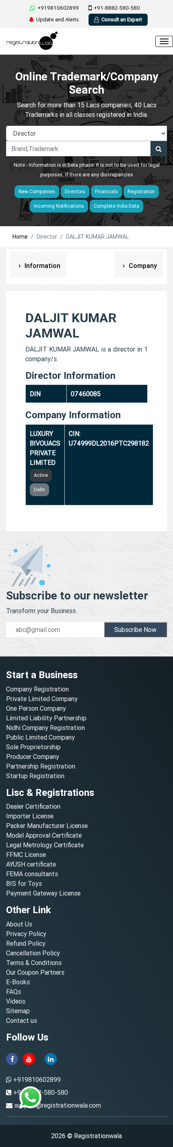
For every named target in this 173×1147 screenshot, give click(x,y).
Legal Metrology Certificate (45, 845)
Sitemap (18, 1011)
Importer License (30, 816)
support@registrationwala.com (57, 1105)
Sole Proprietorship (33, 747)
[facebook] (12, 1058)
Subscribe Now (135, 630)
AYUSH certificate (31, 864)
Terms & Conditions (34, 963)
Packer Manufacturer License (47, 826)
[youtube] (29, 1058)
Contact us (21, 1020)
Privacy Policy (26, 934)
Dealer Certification (33, 806)
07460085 (86, 394)
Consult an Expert (121, 19)
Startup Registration (35, 776)
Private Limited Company (42, 699)
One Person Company (36, 708)
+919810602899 (58, 7)
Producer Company (32, 756)
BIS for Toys (24, 883)
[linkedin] (51, 1058)
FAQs (13, 992)
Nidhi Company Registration (45, 728)
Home (20, 236)
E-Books (18, 982)
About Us (19, 924)
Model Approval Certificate (44, 835)
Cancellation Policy (33, 953)
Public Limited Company (40, 737)
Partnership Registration (40, 766)
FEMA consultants (32, 874)
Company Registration (37, 689)
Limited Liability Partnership (46, 718)
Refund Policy (25, 943)
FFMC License (26, 855)
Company (142, 266)
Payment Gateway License (43, 893)
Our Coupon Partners (35, 972)
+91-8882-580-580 (117, 7)
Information (41, 266)
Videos (15, 1001)
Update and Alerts (57, 19)
